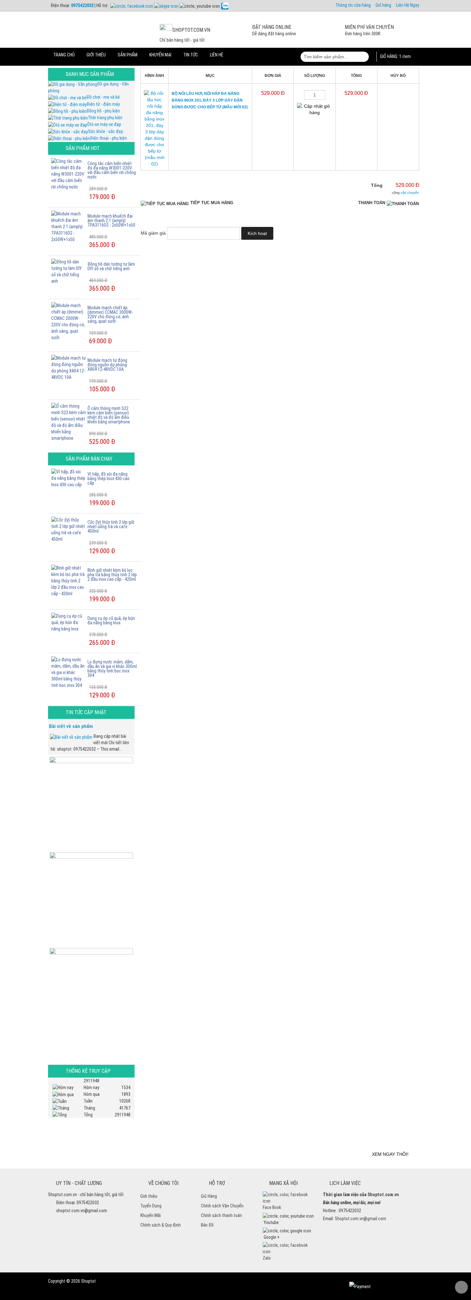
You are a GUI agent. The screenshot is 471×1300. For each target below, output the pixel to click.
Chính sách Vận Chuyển (222, 1205)
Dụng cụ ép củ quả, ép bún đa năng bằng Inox (111, 620)
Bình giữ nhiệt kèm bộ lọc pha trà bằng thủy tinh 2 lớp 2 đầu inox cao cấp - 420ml (112, 575)
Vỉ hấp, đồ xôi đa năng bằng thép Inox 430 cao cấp (108, 478)
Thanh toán (371, 202)
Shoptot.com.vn (383, 1194)
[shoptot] (288, 1197)
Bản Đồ (207, 1225)
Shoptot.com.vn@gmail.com (360, 1218)
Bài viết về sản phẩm (71, 726)
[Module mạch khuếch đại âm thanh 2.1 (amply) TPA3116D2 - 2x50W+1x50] (68, 226)
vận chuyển (410, 193)
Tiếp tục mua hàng (211, 202)
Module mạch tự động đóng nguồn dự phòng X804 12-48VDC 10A (107, 365)
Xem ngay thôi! (390, 1154)
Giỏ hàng (383, 5)
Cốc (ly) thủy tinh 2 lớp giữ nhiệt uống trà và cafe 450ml (110, 527)
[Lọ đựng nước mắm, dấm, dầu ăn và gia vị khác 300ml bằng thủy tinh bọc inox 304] (68, 672)
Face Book (272, 1207)
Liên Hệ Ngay (407, 5)
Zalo (267, 1258)
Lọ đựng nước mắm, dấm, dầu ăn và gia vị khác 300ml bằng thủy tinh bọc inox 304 (112, 668)
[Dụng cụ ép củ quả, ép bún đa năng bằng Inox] (68, 622)
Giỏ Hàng (209, 1196)
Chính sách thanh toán (221, 1215)
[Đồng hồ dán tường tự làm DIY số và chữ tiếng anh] (68, 271)
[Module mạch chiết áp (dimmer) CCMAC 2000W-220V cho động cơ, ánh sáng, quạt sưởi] (68, 321)
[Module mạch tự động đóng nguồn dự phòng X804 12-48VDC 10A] (68, 367)
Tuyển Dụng (150, 1205)
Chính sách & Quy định (160, 1225)
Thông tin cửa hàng (353, 5)
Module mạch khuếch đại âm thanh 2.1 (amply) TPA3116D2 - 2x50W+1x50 (111, 220)
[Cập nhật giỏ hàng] (314, 109)
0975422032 (82, 5)
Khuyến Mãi (150, 1215)
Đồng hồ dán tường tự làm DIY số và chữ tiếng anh (111, 266)
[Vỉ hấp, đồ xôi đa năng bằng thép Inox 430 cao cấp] (68, 477)
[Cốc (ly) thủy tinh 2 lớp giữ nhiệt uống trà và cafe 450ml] (68, 529)
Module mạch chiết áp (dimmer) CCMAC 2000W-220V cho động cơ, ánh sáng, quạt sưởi (110, 314)
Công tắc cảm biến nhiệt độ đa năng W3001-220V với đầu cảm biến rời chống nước (111, 170)
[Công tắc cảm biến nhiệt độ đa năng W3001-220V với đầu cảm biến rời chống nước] (68, 173)
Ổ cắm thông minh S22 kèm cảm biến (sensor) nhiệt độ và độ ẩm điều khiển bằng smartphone (108, 415)
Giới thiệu (148, 1196)
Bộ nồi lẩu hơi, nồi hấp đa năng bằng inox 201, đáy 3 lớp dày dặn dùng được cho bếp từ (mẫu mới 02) (210, 100)
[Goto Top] (461, 1287)
